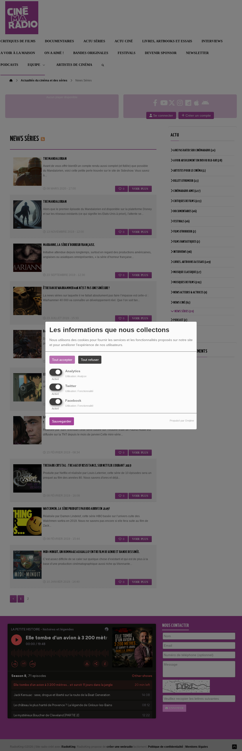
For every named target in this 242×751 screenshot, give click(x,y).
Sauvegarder (61, 421)
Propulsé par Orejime (182, 420)
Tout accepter (62, 360)
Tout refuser (90, 360)
